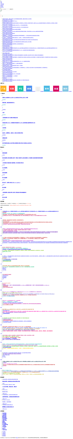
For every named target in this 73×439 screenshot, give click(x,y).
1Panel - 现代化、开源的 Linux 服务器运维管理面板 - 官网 (33, 374)
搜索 (1, 298)
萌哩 (5, 365)
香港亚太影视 (10, 287)
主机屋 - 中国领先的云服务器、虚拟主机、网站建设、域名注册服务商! (40, 330)
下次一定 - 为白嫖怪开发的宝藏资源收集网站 (27, 50)
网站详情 (7, 19)
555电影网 (8, 69)
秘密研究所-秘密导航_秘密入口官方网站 (24, 41)
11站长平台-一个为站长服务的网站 (21, 25)
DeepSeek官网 (10, 304)
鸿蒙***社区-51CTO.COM (17, 292)
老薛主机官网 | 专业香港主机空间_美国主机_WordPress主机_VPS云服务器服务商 (16, 326)
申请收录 (4, 433)
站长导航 (8, 239)
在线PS (24, 91)
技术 (1, 209)
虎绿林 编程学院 (12, 33)
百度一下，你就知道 (13, 75)
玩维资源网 (4, 212)
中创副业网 (9, 322)
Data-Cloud (9, 370)
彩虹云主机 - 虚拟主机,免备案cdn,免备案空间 (27, 329)
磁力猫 (3, 355)
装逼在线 (60, 91)
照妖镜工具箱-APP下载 (6, 251)
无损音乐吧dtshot (5, 275)
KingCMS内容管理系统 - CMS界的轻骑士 (9, 338)
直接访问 (4, 19)
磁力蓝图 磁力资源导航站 (16, 353)
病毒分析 (33, 91)
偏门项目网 (4, 258)
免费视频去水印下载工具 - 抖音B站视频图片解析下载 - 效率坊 (36, 215)
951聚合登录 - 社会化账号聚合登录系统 (24, 352)
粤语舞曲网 (4, 277)
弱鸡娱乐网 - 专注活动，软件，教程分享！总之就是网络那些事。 (13, 213)
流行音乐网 (4, 276)
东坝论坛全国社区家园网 (16, 29)
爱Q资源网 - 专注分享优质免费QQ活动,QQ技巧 (28, 214)
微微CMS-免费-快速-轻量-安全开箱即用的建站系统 (11, 339)
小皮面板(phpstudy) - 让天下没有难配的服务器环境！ (31, 372)
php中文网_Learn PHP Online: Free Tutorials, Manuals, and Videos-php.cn (41, 293)
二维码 (7, 91)
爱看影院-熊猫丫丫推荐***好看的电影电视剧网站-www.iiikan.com (37, 285)
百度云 (17, 437)
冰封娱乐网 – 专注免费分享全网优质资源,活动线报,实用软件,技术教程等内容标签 (16, 249)
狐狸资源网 (9, 260)
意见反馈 (4, 434)
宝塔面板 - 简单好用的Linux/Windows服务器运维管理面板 (33, 31)
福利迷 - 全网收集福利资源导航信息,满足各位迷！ (29, 228)
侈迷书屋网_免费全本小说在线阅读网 (22, 265)
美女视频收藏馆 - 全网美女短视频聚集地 (24, 321)
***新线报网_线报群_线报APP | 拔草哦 (23, 229)
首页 (1, 1)
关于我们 (4, 431)
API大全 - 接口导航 (13, 71)
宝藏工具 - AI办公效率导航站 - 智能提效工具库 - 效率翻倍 (33, 238)
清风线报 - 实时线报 (13, 230)
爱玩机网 (8, 310)
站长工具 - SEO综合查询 (16, 73)
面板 (1, 368)
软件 (1, 307)
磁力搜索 (8, 354)
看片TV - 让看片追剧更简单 (18, 63)
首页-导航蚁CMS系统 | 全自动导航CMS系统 (26, 335)
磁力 (1, 350)
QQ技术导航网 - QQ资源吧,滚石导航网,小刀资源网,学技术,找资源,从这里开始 (43, 57)
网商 (1, 324)
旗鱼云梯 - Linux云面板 (15, 373)
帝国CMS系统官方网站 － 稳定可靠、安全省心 (10, 336)
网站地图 (4, 435)
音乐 (1, 272)
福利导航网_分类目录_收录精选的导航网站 (25, 240)
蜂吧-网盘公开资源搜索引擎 (18, 302)
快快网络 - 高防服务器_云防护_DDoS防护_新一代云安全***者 (36, 327)
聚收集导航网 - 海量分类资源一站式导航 (24, 18)
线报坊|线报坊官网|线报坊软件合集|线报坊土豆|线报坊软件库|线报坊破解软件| (44, 231)
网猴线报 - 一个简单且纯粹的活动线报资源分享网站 (30, 35)
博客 (1, 254)
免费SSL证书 (10, 59)
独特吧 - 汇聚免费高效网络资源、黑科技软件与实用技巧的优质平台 (14, 312)
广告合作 (4, 432)
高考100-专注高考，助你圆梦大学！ (22, 248)
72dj (3, 278)
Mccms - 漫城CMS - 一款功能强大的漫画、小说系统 (11, 337)
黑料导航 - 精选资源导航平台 (18, 43)
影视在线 (4, 284)
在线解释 (42, 91)
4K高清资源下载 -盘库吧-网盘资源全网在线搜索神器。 (32, 303)
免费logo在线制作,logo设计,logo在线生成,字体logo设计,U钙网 (35, 361)
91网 (5, 362)
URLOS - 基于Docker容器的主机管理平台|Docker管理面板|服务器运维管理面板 (45, 371)
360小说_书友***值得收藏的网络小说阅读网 (26, 266)
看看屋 (7, 286)
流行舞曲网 (9, 274)
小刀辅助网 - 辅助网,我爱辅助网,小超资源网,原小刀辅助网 (33, 250)
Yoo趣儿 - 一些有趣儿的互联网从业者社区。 (26, 37)
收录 (1, 235)
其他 (1, 359)
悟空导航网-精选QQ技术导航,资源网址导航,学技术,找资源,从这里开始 (40, 222)
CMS (1, 333)
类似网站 (10, 19)
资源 (1, 316)
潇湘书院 (4, 268)
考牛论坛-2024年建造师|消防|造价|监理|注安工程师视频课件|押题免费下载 (42, 364)
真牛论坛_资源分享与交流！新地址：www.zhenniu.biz (11, 247)
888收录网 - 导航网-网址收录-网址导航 (23, 224)
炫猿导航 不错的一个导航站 (18, 65)
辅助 (1, 245)
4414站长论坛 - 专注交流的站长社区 (22, 27)
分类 (1, 2)
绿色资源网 (9, 347)
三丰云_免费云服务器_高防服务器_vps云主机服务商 (30, 328)
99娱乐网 (8, 313)
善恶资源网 (9, 261)
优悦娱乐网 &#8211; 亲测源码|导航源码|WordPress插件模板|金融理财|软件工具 (44, 211)
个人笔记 (4, 427)
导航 (1, 218)
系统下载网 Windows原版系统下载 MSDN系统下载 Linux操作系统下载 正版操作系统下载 (18, 309)
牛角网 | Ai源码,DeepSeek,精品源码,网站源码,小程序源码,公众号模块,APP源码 (44, 346)
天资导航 (8, 221)
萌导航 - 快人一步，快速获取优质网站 (23, 61)
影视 (1, 281)
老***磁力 (4, 356)
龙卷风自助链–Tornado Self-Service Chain (25, 223)
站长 (1, 342)
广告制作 (70, 91)
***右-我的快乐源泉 (13, 259)
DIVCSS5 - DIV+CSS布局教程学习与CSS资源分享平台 (32, 291)
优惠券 (16, 91)
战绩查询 (51, 91)
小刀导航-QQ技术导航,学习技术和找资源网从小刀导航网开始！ (36, 67)
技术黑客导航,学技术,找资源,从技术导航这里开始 (29, 39)
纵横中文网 (4, 267)
